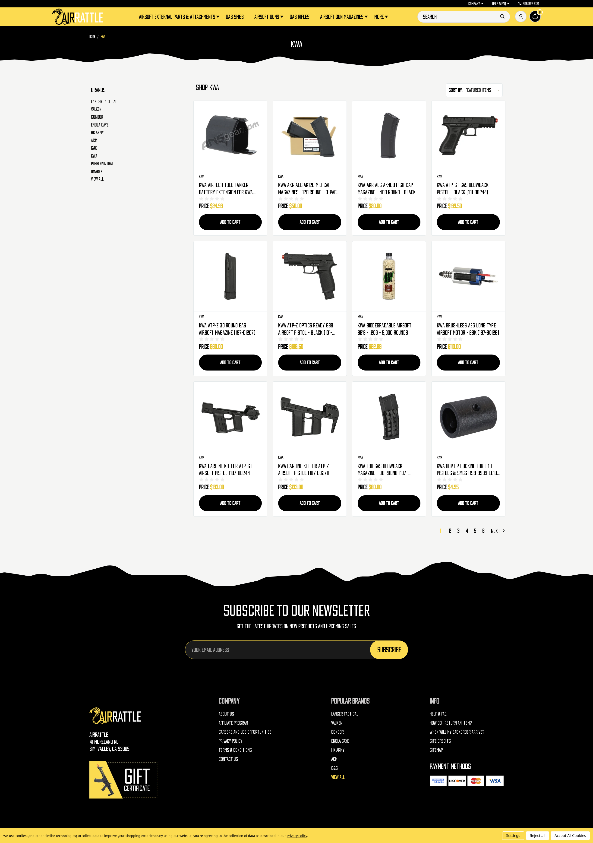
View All (97, 179)
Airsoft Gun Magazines (341, 16)
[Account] (521, 16)
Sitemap (436, 750)
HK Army (97, 132)
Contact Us (228, 759)
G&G (94, 148)
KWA (94, 156)
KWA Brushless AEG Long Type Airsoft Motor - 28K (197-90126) (468, 329)
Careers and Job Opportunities (245, 732)
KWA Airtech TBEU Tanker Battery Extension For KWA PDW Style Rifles (226, 189)
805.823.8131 (531, 4)
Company (474, 4)
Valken (96, 109)
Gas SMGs (235, 16)
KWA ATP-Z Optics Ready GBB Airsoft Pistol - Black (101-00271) (305, 329)
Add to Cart (230, 222)
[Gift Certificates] (124, 780)
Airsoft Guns (266, 16)
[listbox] (483, 90)
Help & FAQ (499, 4)
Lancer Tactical (104, 101)
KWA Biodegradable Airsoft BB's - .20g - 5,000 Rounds (384, 329)
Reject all (537, 835)
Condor (97, 117)
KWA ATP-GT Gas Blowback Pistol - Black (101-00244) (463, 188)
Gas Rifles (299, 16)
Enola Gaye (99, 125)
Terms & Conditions (235, 750)
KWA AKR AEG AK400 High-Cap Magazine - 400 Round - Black (387, 188)
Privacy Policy (230, 741)
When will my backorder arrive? (457, 732)
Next (496, 530)
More (379, 16)
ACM (94, 140)
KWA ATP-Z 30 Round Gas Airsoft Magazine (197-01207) (227, 329)
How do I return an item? (451, 723)
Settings (513, 835)
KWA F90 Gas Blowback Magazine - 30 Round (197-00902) (383, 470)
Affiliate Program (233, 723)
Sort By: (456, 90)
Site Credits (440, 741)
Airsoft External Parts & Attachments (177, 16)
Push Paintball (103, 164)
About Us (226, 714)
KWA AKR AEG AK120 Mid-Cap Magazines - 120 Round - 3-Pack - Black (308, 189)
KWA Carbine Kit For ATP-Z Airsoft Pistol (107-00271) (303, 469)
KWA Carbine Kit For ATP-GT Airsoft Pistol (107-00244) (225, 469)
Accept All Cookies (570, 835)
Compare (230, 135)
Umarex (96, 171)
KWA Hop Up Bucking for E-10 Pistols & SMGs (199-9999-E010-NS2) (468, 470)
